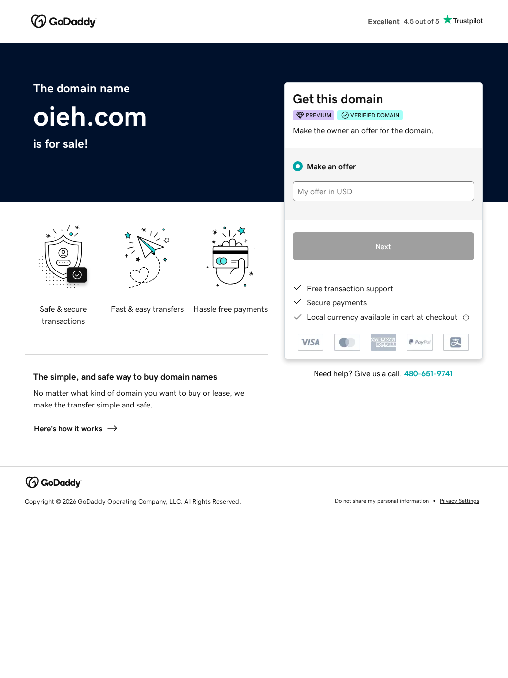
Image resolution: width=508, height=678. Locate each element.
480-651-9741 (428, 373)
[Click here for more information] (466, 317)
